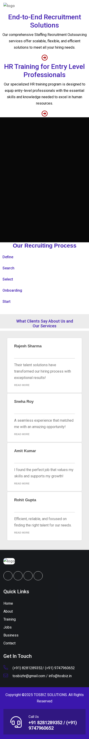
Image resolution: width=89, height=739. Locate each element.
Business (10, 635)
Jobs (7, 627)
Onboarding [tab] (12, 290)
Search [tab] (8, 268)
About (8, 611)
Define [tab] (8, 257)
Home (8, 603)
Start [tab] (6, 301)
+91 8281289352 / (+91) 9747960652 (53, 725)
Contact (9, 643)
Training (9, 619)
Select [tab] (8, 279)
